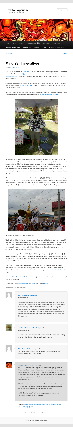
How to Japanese (17, 10)
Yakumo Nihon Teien (25, 85)
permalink (45, 283)
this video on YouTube (19, 277)
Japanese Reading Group (13, 47)
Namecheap (38, 74)
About (13, 43)
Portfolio (44, 47)
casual (20, 283)
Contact (21, 43)
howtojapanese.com (26, 74)
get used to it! (26, 283)
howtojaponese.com (12, 76)
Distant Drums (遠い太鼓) (33, 43)
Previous (9, 53)
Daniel (33, 283)
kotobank (50, 171)
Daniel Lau (20, 328)
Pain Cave (26, 72)
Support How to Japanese (56, 47)
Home (7, 43)
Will (19, 295)
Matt (19, 349)
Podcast (36, 47)
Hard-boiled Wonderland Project (51, 43)
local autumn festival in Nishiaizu (50, 94)
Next (65, 53)
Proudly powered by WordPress (38, 420)
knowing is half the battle (54, 270)
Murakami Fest (27, 47)
